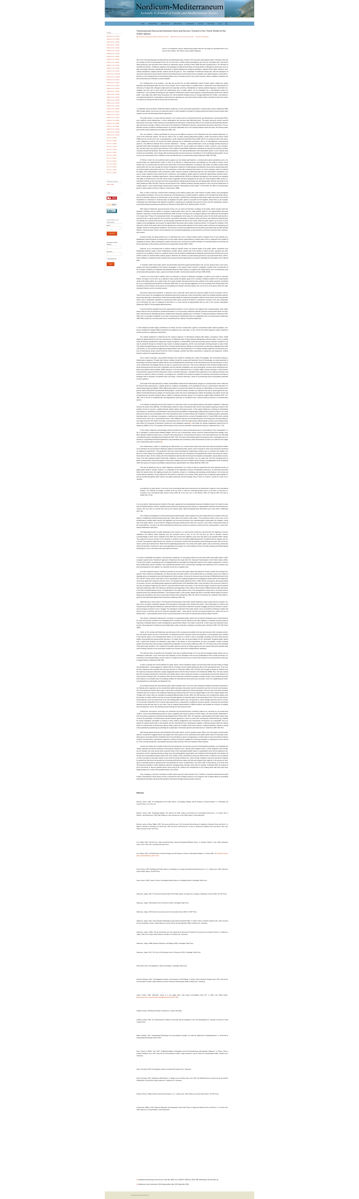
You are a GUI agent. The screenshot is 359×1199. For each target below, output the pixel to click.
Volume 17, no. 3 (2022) (113, 65)
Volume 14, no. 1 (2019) (113, 100)
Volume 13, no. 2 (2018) (113, 103)
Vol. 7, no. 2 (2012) (111, 161)
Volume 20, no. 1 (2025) (113, 45)
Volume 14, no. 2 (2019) (113, 97)
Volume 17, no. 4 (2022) (113, 62)
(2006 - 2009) (110, 184)
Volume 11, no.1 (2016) (113, 126)
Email (108, 225)
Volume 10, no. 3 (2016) (113, 129)
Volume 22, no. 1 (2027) (113, 36)
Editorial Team (178, 24)
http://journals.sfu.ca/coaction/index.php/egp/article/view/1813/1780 (157, 997)
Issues (220, 24)
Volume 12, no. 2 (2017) (113, 114)
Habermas (175, 37)
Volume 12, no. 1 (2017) (113, 117)
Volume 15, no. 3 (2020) (113, 88)
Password (109, 251)
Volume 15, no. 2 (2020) (113, 91)
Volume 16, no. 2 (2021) (113, 82)
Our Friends (210, 24)
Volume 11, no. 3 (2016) (113, 120)
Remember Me (112, 259)
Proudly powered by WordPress (140, 1195)
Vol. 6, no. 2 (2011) (111, 167)
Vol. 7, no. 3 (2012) (111, 158)
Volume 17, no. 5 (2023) (113, 59)
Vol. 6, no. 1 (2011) (111, 170)
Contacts (200, 24)
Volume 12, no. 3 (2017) (113, 111)
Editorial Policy (152, 24)
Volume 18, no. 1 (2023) (113, 56)
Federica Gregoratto (203, 37)
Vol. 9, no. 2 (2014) (111, 143)
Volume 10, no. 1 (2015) (113, 135)
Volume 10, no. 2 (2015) (113, 132)
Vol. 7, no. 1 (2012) (111, 164)
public (192, 37)
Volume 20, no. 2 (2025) (113, 42)
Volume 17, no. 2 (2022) (113, 68)
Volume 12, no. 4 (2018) (113, 109)
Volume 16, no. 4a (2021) (113, 77)
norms (183, 37)
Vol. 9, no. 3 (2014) (111, 140)
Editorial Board (165, 24)
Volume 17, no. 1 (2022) (113, 71)
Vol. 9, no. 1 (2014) (111, 146)
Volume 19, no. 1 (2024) (113, 51)
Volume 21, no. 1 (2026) (113, 39)
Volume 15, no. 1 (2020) (113, 94)
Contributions (190, 24)
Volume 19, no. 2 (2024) (113, 48)
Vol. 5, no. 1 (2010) (111, 172)
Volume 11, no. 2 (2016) (113, 123)
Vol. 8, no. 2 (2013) (111, 152)
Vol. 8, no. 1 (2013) (111, 155)
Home (142, 24)
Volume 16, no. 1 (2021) (113, 85)
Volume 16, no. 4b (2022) (113, 74)
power (188, 37)
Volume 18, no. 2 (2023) (113, 53)
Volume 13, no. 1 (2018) (113, 106)
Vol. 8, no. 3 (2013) (111, 149)
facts (179, 37)
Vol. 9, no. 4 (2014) (111, 138)
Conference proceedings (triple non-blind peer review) (153, 37)
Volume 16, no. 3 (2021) (113, 80)
